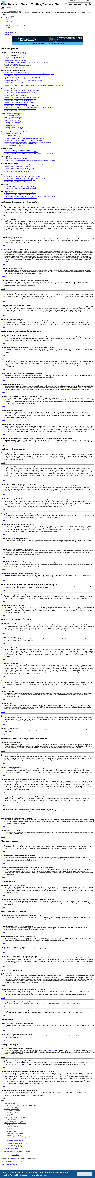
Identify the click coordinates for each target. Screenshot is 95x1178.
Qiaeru (22, 1161)
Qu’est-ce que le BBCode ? (12, 115)
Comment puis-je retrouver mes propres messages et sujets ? (21, 171)
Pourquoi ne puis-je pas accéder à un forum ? (17, 100)
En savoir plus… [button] (42, 1175)
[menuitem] (14, 11)
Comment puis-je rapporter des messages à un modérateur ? (21, 105)
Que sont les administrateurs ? (13, 133)
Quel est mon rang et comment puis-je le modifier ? (19, 84)
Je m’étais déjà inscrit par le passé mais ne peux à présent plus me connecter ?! (27, 62)
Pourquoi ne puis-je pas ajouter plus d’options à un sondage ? (22, 97)
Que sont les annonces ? (11, 124)
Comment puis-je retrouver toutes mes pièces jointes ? (20, 188)
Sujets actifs (7, 34)
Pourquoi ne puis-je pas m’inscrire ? (14, 57)
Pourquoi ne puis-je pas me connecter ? (15, 60)
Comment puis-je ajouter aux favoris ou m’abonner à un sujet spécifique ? (26, 178)
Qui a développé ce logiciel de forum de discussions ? (20, 193)
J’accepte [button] (85, 1174)
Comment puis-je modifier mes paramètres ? (17, 72)
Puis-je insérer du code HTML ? (13, 117)
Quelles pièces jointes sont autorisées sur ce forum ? (19, 186)
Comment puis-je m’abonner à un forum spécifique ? (19, 180)
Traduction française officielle (9, 1161)
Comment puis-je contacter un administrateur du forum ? (20, 198)
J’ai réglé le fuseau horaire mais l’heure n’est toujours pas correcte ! (24, 77)
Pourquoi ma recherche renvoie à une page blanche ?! (20, 168)
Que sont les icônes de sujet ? (13, 129)
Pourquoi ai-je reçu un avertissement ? (15, 104)
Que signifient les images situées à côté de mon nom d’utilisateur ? (23, 80)
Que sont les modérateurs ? (12, 135)
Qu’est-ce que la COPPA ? (12, 55)
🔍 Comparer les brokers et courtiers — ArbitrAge (15, 1151)
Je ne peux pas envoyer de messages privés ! (17, 150)
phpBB (12, 1158)
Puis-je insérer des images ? (12, 120)
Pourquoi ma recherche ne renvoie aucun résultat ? (19, 166)
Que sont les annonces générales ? (14, 122)
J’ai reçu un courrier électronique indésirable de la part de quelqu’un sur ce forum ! (28, 153)
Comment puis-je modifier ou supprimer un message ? (20, 92)
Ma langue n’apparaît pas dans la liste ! (15, 79)
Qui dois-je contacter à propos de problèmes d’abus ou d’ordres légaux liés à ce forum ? (30, 196)
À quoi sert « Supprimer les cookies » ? (15, 67)
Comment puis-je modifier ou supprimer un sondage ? (20, 99)
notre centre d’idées (19, 1064)
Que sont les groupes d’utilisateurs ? (15, 137)
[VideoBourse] (47, 3)
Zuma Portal (15, 1155)
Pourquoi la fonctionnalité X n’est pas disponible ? (19, 194)
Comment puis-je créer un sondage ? (15, 95)
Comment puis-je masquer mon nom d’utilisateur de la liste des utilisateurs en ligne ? (29, 74)
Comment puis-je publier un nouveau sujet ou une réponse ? (22, 90)
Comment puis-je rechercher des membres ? (17, 170)
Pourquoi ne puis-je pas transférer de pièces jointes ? (19, 102)
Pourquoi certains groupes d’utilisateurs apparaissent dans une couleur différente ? (28, 142)
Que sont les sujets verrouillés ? (13, 127)
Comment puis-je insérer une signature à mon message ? (20, 94)
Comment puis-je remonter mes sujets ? (15, 110)
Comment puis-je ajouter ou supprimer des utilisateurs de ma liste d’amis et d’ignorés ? (29, 160)
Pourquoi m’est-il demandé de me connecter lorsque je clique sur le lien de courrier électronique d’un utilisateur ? (37, 85)
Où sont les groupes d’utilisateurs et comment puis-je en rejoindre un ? (24, 138)
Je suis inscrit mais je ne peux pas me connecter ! (18, 59)
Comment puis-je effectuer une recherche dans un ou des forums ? (23, 165)
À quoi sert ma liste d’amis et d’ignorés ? (16, 158)
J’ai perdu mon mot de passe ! (13, 64)
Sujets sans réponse (10, 32)
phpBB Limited (51, 1050)
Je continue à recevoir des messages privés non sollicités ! (21, 152)
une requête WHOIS (77, 1075)
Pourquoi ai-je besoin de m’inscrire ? (15, 54)
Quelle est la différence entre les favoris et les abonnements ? (22, 176)
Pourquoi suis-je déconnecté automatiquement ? (18, 65)
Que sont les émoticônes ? (12, 119)
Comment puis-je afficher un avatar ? (15, 82)
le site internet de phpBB (74, 389)
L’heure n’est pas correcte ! (12, 75)
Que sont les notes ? (10, 125)
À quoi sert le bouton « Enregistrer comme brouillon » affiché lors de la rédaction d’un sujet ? (31, 107)
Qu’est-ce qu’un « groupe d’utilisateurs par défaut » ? (20, 143)
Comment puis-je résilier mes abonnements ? (17, 181)
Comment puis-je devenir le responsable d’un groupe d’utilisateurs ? (24, 140)
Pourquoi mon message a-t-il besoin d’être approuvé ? (20, 109)
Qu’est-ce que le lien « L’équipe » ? (14, 145)
